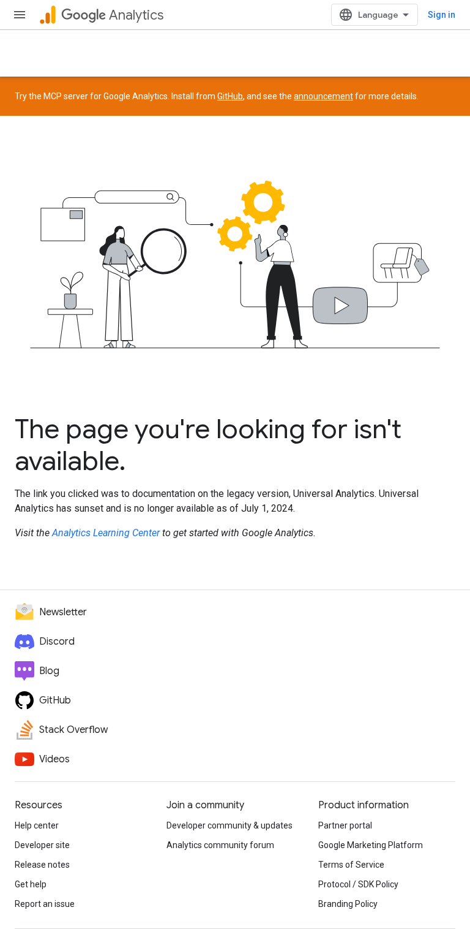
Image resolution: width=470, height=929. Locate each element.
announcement (323, 96)
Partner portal (345, 825)
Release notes (42, 865)
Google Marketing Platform (370, 845)
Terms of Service (351, 865)
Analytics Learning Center (106, 533)
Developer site (42, 845)
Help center (37, 825)
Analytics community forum (220, 845)
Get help (31, 884)
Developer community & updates (229, 825)
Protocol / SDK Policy (358, 884)
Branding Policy (348, 904)
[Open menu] (19, 14)
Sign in (441, 15)
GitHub (230, 96)
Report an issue (45, 904)
